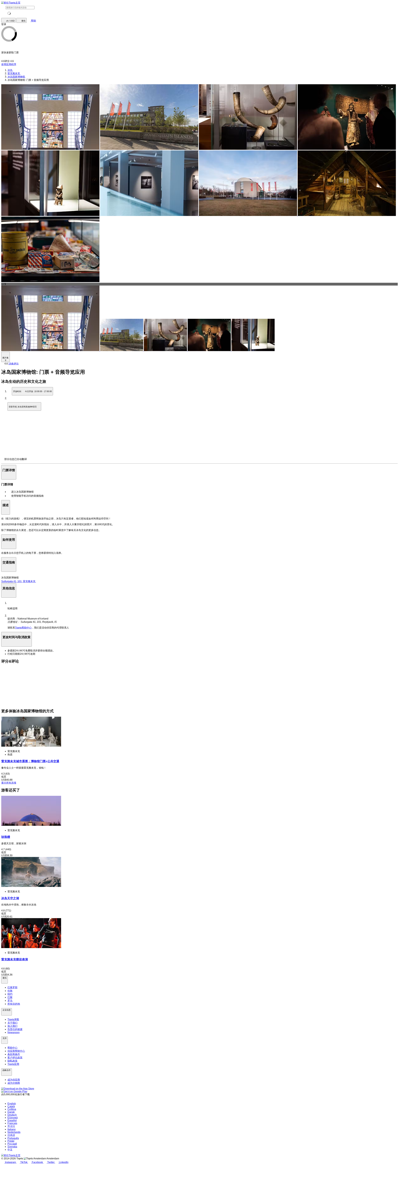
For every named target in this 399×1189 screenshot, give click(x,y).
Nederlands (13, 1132)
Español (12, 1120)
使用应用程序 (8, 64)
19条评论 (13, 363)
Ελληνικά (12, 1117)
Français (12, 1123)
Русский (12, 1144)
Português (13, 1138)
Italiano (11, 1129)
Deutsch (12, 1114)
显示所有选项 (8, 782)
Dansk (11, 1112)
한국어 (11, 1126)
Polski (10, 1141)
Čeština (11, 1109)
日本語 (11, 1135)
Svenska (12, 1146)
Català (11, 1106)
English (11, 1103)
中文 (9, 1149)
